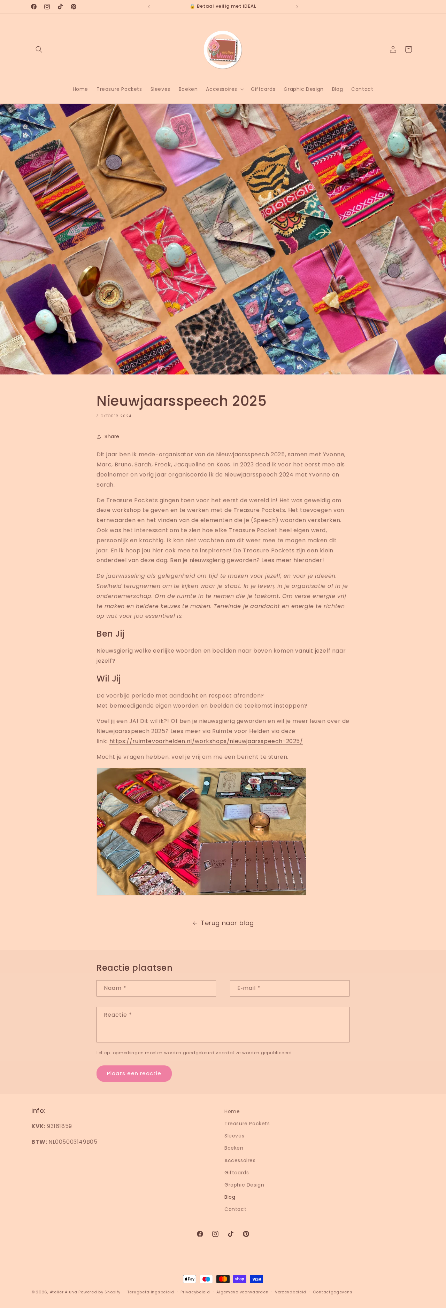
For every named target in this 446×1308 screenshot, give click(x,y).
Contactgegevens (333, 1292)
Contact (235, 1209)
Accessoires (240, 1160)
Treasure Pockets (247, 1123)
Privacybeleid (195, 1292)
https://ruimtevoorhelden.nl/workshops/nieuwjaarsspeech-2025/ (206, 741)
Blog (229, 1197)
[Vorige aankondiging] (148, 6)
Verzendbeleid (290, 1292)
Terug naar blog (227, 923)
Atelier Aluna (63, 1292)
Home (232, 1111)
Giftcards (236, 1172)
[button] (39, 49)
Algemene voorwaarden (242, 1292)
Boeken (234, 1148)
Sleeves (234, 1136)
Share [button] (112, 436)
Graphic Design (244, 1184)
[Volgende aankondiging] (297, 6)
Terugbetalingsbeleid (150, 1292)
